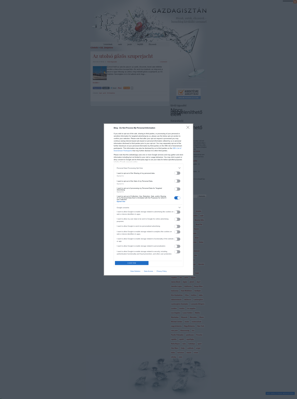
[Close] (188, 128)
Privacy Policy (162, 271)
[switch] (177, 173)
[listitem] (148, 168)
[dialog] (148, 199)
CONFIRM (132, 263)
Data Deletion (135, 271)
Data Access (148, 271)
